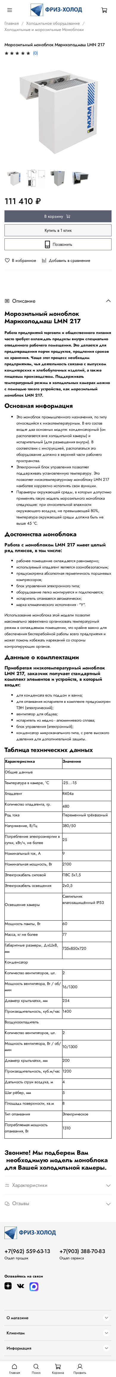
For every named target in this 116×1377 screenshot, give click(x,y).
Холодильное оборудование (53, 23)
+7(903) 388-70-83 (82, 1251)
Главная (11, 23)
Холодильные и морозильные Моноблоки (44, 29)
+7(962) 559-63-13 (27, 1251)
